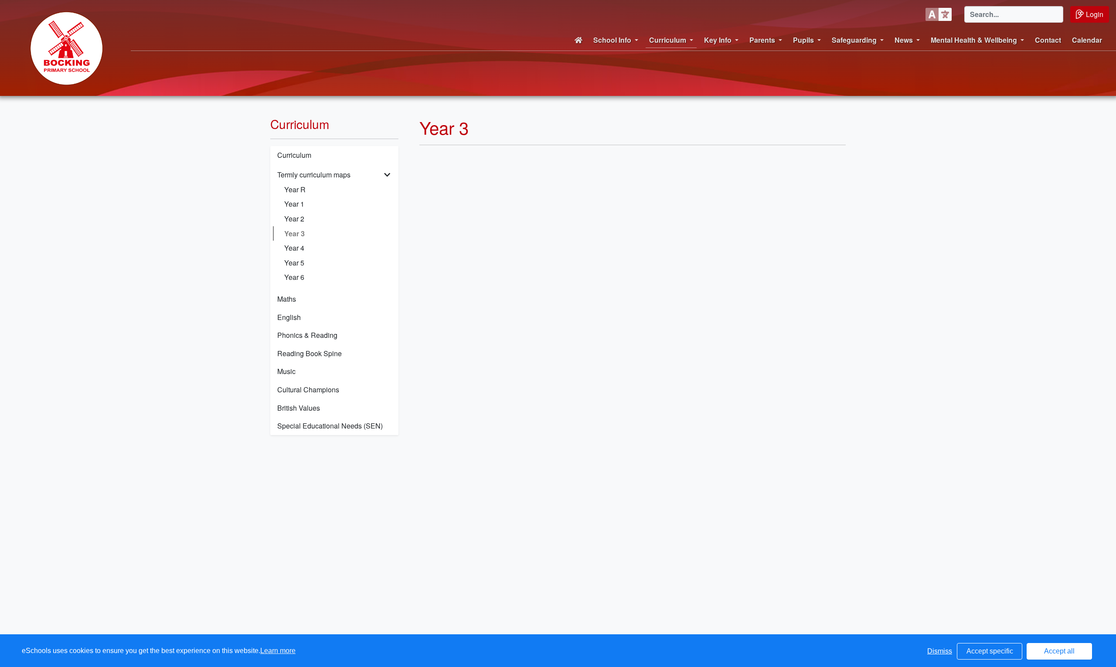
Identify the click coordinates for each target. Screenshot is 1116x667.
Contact (1048, 40)
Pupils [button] (803, 40)
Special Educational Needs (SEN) (330, 426)
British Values (298, 408)
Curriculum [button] (667, 40)
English (289, 317)
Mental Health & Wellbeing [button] (974, 40)
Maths (286, 299)
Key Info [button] (718, 40)
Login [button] (1094, 14)
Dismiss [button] (939, 651)
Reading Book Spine (309, 353)
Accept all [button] (1059, 651)
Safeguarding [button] (854, 40)
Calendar (1087, 40)
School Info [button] (612, 40)
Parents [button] (762, 40)
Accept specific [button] (989, 651)
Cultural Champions (308, 390)
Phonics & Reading (307, 335)
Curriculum (294, 155)
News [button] (904, 40)
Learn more (278, 650)
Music (286, 371)
